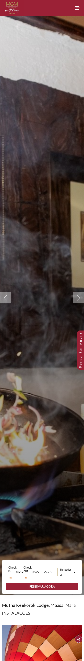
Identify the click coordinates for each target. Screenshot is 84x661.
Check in (12, 569)
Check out (27, 569)
